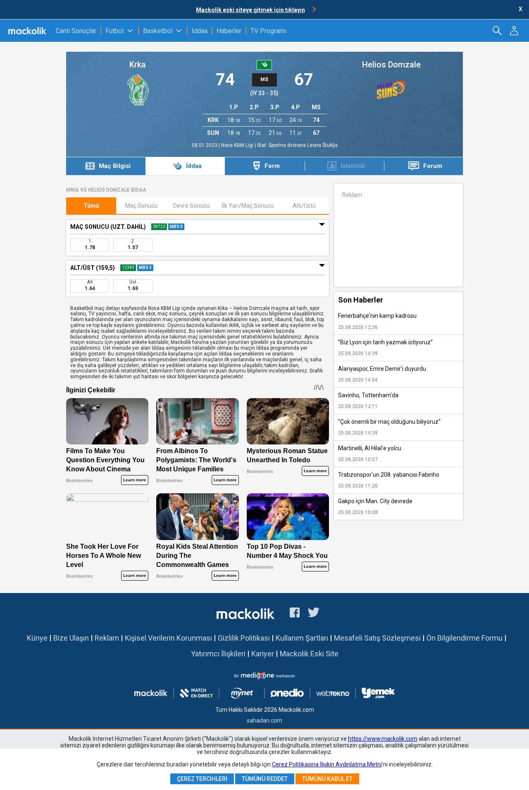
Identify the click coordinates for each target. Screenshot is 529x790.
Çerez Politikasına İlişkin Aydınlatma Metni (327, 764)
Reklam (107, 638)
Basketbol (157, 31)
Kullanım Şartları (302, 638)
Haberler (229, 31)
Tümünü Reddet (265, 779)
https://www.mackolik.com (382, 738)
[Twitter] (314, 613)
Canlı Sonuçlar (76, 31)
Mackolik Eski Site (309, 653)
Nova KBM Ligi (238, 145)
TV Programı (268, 31)
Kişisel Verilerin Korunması (168, 638)
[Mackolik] (28, 30)
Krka (137, 64)
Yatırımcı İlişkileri (218, 653)
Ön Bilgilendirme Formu (465, 638)
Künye (37, 638)
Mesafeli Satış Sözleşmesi (377, 638)
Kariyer (262, 653)
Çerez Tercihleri (202, 779)
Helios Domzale (391, 64)
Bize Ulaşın (71, 638)
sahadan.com (264, 720)
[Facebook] (295, 613)
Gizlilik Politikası (244, 638)
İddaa (199, 31)
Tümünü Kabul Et (327, 779)
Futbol (114, 31)
